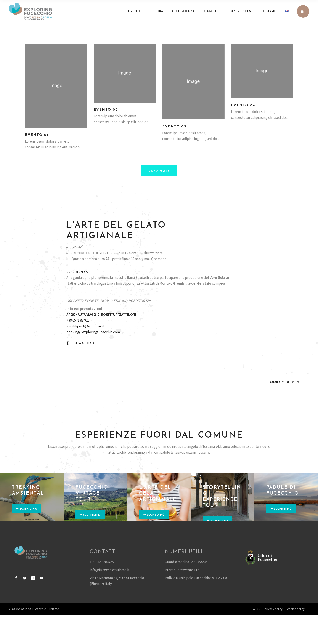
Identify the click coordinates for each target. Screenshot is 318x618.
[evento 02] (125, 73)
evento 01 (36, 135)
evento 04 (243, 105)
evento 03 (174, 126)
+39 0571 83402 (77, 320)
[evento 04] (262, 71)
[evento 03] (193, 81)
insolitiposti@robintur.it (85, 326)
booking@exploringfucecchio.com (93, 332)
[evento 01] (56, 86)
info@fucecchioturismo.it (110, 569)
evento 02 (106, 109)
